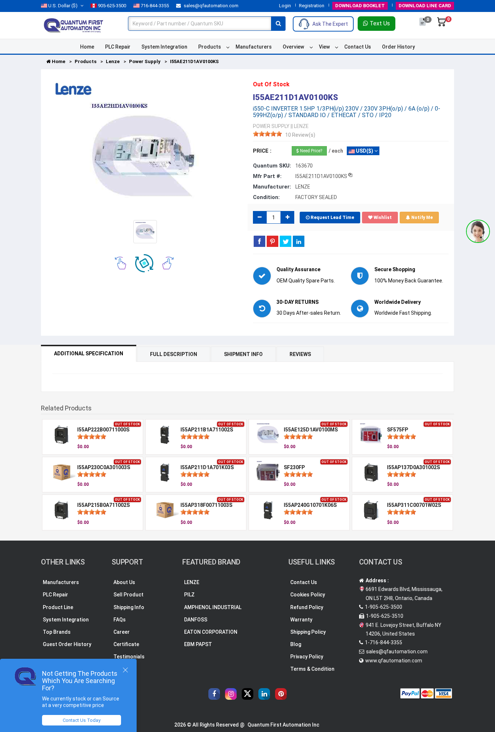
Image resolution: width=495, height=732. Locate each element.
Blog (295, 644)
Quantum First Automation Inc (283, 725)
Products (209, 47)
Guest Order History (67, 644)
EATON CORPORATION (210, 632)
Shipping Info (128, 607)
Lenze (113, 61)
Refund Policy (306, 607)
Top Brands (57, 632)
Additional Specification (88, 353)
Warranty (301, 620)
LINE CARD (425, 5)
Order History (398, 47)
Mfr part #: (267, 176)
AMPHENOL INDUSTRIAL (212, 607)
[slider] (267, 134)
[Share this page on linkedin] (298, 241)
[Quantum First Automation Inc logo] (73, 25)
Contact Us (357, 47)
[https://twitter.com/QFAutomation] (247, 694)
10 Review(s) (300, 135)
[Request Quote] (423, 25)
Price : (262, 151)
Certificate (126, 644)
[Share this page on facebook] (259, 241)
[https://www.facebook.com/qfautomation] (214, 694)
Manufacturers (254, 47)
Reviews (300, 354)
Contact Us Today (81, 720)
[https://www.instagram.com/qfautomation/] (231, 694)
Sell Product (128, 594)
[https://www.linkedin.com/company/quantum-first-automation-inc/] (264, 694)
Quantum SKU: (272, 165)
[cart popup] (441, 25)
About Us (124, 582)
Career (121, 632)
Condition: (266, 197)
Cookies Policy (307, 594)
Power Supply (145, 61)
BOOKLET (360, 5)
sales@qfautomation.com (210, 5)
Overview (293, 47)
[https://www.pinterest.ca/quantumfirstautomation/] (281, 694)
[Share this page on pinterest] (272, 241)
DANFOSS (195, 620)
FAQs (119, 620)
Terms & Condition (312, 669)
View (324, 47)
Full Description (173, 354)
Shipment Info (243, 354)
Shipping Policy (308, 632)
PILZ (189, 594)
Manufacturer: (272, 186)
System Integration (164, 47)
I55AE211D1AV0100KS (194, 61)
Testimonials (129, 656)
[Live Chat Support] (478, 231)
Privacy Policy (306, 656)
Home (87, 47)
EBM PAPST (198, 644)
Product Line (58, 607)
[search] (278, 23)
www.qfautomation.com (393, 660)
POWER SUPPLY (271, 126)
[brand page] (73, 89)
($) (63, 5)
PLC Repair (117, 47)
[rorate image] (120, 263)
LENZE (191, 582)
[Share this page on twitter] (285, 241)
